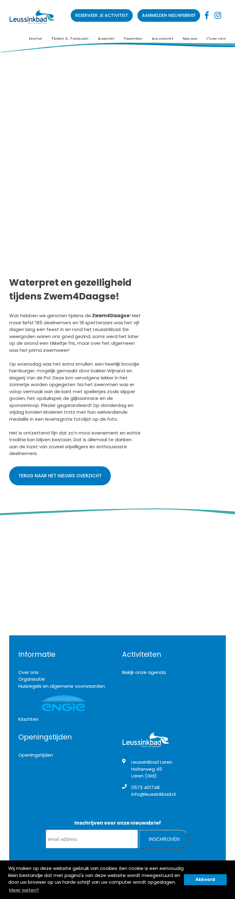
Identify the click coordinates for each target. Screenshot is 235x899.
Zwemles (132, 39)
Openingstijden (35, 755)
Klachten (28, 719)
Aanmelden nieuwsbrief (169, 15)
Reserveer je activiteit (101, 15)
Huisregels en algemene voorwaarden (61, 686)
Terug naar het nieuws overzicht (60, 475)
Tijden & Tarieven (69, 39)
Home (35, 39)
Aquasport (162, 39)
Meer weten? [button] (24, 890)
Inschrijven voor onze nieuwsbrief (117, 822)
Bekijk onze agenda (144, 672)
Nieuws (190, 39)
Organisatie (31, 679)
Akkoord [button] (205, 879)
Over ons (216, 39)
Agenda (106, 39)
